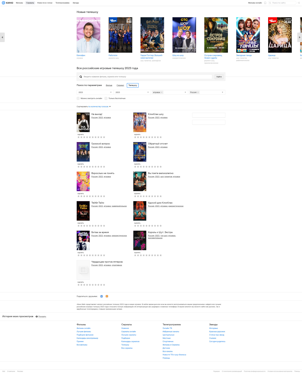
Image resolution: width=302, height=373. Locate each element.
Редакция (216, 371)
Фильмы (81, 324)
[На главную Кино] (9, 3)
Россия (94, 117)
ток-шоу (163, 235)
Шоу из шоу (178, 55)
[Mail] (3, 3)
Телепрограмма (172, 324)
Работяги (113, 55)
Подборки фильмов (85, 335)
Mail (3, 371)
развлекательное (119, 206)
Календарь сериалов (130, 341)
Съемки (212, 338)
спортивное (117, 265)
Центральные (168, 335)
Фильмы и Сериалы (171, 345)
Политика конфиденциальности (254, 371)
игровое (107, 117)
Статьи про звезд (216, 335)
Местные (167, 338)
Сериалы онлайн (128, 331)
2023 (101, 117)
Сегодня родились (217, 341)
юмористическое (175, 206)
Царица (271, 55)
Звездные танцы (244, 55)
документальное (155, 238)
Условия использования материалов (280, 371)
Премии (80, 341)
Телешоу (125, 345)
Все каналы (168, 351)
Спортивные (168, 341)
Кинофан (81, 55)
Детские (166, 348)
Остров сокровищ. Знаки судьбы (213, 56)
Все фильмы (82, 345)
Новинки (125, 328)
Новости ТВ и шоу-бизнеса (174, 355)
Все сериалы (126, 348)
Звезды (213, 324)
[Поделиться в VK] (101, 296)
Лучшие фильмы (84, 331)
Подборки (125, 338)
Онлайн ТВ (167, 328)
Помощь (166, 358)
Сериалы (126, 324)
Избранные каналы (171, 331)
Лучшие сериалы (128, 335)
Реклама (20, 371)
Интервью (213, 328)
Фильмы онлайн (83, 328)
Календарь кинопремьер (87, 338)
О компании (11, 371)
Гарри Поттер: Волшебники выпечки (152, 56)
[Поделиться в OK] (107, 296)
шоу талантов (166, 176)
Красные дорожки (217, 331)
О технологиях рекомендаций (232, 371)
